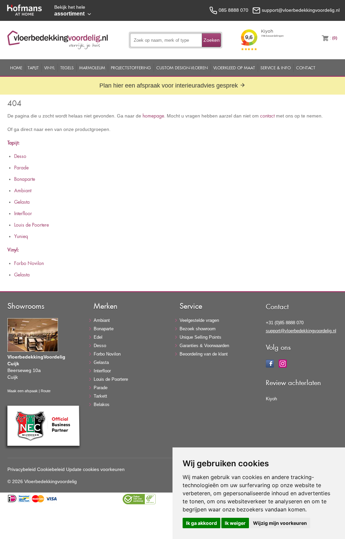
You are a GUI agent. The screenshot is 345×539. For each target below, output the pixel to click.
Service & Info (275, 67)
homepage (153, 115)
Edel (98, 337)
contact (267, 115)
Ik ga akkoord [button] (201, 523)
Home (16, 67)
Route (46, 391)
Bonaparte (24, 179)
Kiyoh (271, 398)
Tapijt (33, 67)
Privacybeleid (21, 469)
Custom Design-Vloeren (182, 67)
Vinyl (49, 67)
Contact (305, 67)
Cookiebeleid (51, 469)
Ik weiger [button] (235, 523)
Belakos (101, 404)
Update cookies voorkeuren (95, 469)
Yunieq (21, 236)
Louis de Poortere (31, 225)
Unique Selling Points (200, 337)
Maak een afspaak (22, 391)
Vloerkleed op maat (234, 67)
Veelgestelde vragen (199, 320)
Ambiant (22, 190)
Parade (21, 167)
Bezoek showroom (198, 328)
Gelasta (22, 202)
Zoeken (211, 40)
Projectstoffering (131, 67)
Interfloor (23, 213)
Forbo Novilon (29, 263)
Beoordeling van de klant (204, 354)
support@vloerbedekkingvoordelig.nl (301, 330)
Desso (20, 156)
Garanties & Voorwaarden (204, 345)
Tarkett (100, 396)
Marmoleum (92, 67)
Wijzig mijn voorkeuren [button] (280, 523)
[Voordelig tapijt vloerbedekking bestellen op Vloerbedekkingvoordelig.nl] (57, 47)
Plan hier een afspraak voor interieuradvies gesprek (169, 85)
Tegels (67, 67)
